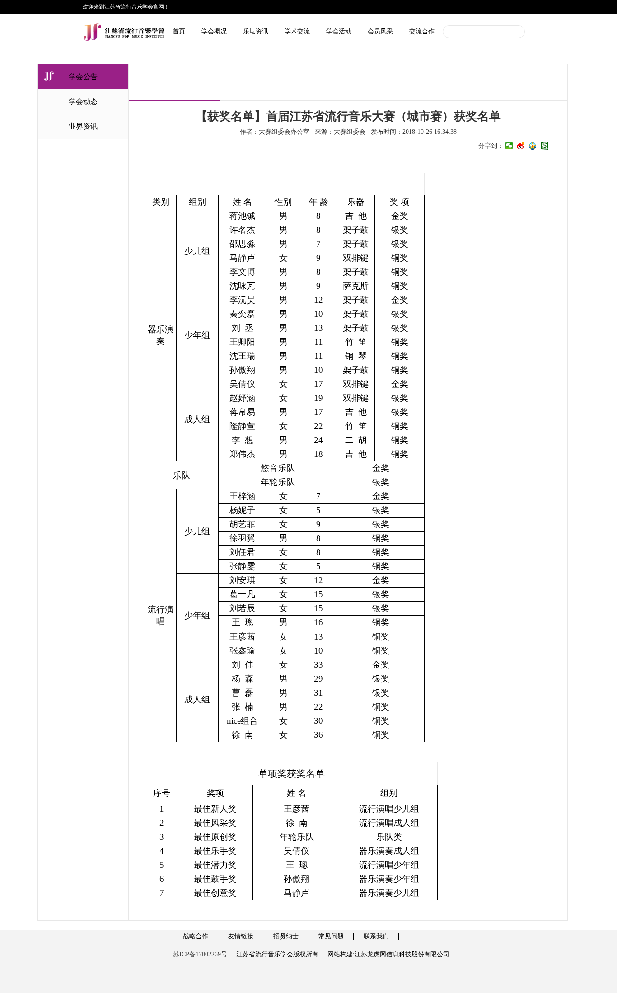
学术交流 (297, 31)
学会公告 (83, 76)
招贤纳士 (286, 936)
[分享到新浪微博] (520, 146)
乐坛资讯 (255, 31)
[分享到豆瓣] (544, 146)
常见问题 (331, 936)
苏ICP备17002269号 (200, 954)
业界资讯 (83, 126)
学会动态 (83, 101)
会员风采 (380, 31)
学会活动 (338, 31)
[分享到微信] (509, 146)
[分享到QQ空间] (532, 146)
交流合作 (422, 31)
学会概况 (214, 31)
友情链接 (240, 936)
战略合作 (195, 936)
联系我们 (376, 936)
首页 (179, 31)
